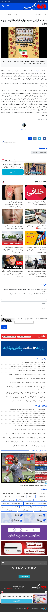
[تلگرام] (35, 568)
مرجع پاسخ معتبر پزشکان (25, 500)
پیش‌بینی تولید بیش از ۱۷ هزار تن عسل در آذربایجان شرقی (28, 421)
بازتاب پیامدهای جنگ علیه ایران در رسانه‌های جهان (30, 378)
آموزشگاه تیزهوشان (17, 503)
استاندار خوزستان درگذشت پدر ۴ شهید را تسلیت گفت (29, 425)
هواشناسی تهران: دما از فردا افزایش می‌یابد (32, 413)
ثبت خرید (13, 171)
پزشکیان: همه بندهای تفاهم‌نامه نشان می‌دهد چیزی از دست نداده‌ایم (25, 397)
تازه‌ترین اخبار (41, 358)
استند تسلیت (20, 496)
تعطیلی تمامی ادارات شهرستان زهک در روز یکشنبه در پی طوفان (27, 374)
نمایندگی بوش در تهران (39, 507)
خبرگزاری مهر (37, 71)
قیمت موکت (41, 496)
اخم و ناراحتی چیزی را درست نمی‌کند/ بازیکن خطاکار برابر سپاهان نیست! (24, 438)
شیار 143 (35, 152)
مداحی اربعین (7, 496)
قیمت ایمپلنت (42, 503)
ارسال (4, 327)
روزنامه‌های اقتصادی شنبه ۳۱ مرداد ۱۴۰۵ (31, 485)
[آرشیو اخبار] (15, 568)
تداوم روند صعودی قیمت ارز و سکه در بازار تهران (31, 417)
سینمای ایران (38, 14)
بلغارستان (43, 152)
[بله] (32, 568)
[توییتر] (25, 568)
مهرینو (40, 510)
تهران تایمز (25, 510)
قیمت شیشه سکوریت (29, 493)
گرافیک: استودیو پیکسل (21, 609)
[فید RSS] (19, 568)
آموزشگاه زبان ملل (25, 507)
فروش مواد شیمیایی (8, 500)
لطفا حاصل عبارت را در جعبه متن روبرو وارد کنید (32, 319)
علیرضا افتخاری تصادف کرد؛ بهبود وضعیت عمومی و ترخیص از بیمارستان (24, 434)
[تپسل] (3, 160)
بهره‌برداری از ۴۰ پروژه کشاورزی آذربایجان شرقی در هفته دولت (27, 409)
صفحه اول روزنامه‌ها (39, 450)
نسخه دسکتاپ (24, 576)
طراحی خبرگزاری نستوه (37, 609)
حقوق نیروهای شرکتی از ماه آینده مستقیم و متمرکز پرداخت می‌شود (25, 442)
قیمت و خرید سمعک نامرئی (10, 507)
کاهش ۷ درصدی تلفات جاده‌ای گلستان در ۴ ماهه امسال (29, 401)
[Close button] (46, 592)
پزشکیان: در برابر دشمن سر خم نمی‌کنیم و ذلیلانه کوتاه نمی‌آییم (27, 383)
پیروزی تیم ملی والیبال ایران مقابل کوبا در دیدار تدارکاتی (29, 446)
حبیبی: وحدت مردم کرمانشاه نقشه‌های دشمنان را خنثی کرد (28, 366)
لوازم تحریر (42, 493)
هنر (45, 14)
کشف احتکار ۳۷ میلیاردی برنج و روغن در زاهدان (31, 370)
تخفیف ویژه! (17, 601)
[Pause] (26, 172)
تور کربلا (30, 496)
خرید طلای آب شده (8, 493)
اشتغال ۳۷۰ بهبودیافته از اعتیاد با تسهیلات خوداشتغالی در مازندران (25, 393)
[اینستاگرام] (28, 568)
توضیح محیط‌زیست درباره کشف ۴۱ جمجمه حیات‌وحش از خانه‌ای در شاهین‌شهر (26, 388)
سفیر (18, 493)
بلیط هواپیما (5, 503)
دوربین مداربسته (40, 500)
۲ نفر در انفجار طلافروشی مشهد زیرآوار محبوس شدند (30, 430)
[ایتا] (12, 568)
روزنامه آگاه (9, 510)
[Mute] (29, 172)
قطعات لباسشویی (30, 503)
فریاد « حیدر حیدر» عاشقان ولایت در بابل (33, 362)
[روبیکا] (22, 568)
